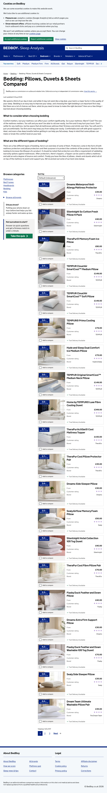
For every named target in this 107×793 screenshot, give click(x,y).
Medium (25, 63)
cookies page (34, 33)
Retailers (69, 56)
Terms (57, 761)
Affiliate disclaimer (89, 761)
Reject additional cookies (41, 39)
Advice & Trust (84, 56)
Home (5, 74)
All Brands (55, 63)
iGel (63, 63)
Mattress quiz (35, 766)
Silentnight (79, 63)
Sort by (41, 174)
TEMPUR (90, 63)
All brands (33, 761)
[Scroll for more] (101, 64)
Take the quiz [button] (18, 235)
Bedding (13, 74)
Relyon (70, 63)
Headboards (8, 185)
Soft (18, 63)
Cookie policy (61, 766)
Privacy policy (61, 771)
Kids (5, 192)
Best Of (31, 56)
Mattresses (18, 56)
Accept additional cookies (16, 39)
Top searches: (8, 64)
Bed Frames (8, 182)
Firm (47, 63)
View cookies (60, 39)
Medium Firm (37, 63)
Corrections (86, 771)
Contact (32, 771)
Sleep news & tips (10, 771)
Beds (6, 56)
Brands (57, 56)
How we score (9, 766)
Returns (84, 766)
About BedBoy (9, 761)
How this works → (90, 91)
